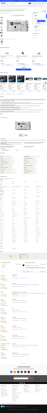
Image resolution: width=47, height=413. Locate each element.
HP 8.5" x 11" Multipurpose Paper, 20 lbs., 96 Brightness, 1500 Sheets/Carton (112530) (37, 56)
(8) (27, 258)
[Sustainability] (1, 114)
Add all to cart (23, 69)
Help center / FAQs (3, 391)
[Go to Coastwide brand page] (15, 372)
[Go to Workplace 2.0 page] (35, 372)
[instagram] (20, 383)
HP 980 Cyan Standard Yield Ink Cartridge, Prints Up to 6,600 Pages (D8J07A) (37, 83)
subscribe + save (14, 390)
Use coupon (31, 378)
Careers (36, 390)
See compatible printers (3, 87)
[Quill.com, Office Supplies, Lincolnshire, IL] (3, 407)
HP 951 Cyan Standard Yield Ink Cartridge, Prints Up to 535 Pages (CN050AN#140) (20, 83)
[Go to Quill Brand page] (11, 372)
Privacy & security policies (4, 395)
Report (26, 286)
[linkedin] (22, 383)
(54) (28, 254)
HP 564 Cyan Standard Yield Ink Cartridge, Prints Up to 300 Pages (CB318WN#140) (12, 83)
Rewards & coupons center (27, 391)
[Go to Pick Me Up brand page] (18, 372)
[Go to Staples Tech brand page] (28, 372)
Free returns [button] (35, 35)
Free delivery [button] (2, 89)
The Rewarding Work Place (38, 389)
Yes (19, 286)
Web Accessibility (37, 391)
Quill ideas (13, 399)
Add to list (34, 37)
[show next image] (46, 126)
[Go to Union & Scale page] (32, 372)
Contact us (2, 396)
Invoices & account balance (4, 390)
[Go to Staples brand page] (25, 372)
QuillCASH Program (14, 389)
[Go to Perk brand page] (22, 372)
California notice (20, 409)
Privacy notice (15, 409)
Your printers (25, 389)
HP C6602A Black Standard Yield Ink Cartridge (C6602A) (7, 56)
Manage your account (3, 389)
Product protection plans (15, 398)
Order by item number (26, 390)
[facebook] (24, 383)
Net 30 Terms (14, 391)
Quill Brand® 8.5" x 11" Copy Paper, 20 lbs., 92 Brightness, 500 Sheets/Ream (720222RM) (22, 56)
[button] (27, 3)
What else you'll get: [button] (37, 30)
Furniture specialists (14, 397)
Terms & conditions (11, 409)
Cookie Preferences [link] (26, 409)
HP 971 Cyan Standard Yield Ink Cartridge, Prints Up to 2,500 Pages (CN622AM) (29, 83)
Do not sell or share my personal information (33, 409)
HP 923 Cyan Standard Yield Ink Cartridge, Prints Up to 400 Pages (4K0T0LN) (3, 83)
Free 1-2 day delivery (36, 33)
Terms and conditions (20, 380)
